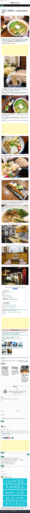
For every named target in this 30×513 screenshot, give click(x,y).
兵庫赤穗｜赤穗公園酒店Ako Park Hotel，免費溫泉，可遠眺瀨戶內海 (11, 338)
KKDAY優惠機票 (11, 306)
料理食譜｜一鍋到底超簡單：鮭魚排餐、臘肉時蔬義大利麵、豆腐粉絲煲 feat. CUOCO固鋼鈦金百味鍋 (12, 459)
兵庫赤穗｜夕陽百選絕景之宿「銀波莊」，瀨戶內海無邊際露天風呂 (11, 333)
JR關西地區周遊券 (14, 310)
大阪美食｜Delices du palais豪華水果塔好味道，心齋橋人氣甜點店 (14, 367)
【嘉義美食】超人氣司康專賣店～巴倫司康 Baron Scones (7, 462)
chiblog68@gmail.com (7, 435)
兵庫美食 (8, 357)
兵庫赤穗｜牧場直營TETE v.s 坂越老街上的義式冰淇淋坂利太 (10, 336)
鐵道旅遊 (25, 357)
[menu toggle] (3, 5)
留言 (1, 400)
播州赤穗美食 (12, 357)
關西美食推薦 (3, 358)
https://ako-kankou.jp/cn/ (13, 299)
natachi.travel (13, 43)
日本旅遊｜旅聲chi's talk (5, 9)
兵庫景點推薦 (5, 357)
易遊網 (15, 304)
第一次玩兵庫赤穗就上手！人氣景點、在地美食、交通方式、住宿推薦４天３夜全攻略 (14, 332)
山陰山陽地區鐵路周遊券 (17, 309)
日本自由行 (19, 357)
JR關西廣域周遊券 (11, 309)
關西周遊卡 (9, 310)
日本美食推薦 (16, 357)
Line (19, 394)
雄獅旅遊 (15, 306)
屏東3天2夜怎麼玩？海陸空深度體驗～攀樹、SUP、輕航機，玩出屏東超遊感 (9, 458)
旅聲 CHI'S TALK (15, 3)
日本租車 (4, 313)
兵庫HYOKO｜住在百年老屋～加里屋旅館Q (8, 337)
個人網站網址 (3, 414)
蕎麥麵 (22, 357)
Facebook (15, 394)
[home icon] (2, 5)
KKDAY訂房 (11, 304)
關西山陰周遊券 (24, 309)
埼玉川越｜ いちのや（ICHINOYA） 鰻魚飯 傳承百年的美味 (24, 375)
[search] (28, 5)
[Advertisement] (15, 49)
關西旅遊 (28, 357)
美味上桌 (9, 9)
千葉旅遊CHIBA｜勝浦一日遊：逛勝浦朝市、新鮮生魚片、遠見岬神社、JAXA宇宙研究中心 (5, 368)
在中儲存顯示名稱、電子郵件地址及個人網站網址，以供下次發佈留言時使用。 (14, 418)
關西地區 (12, 9)
